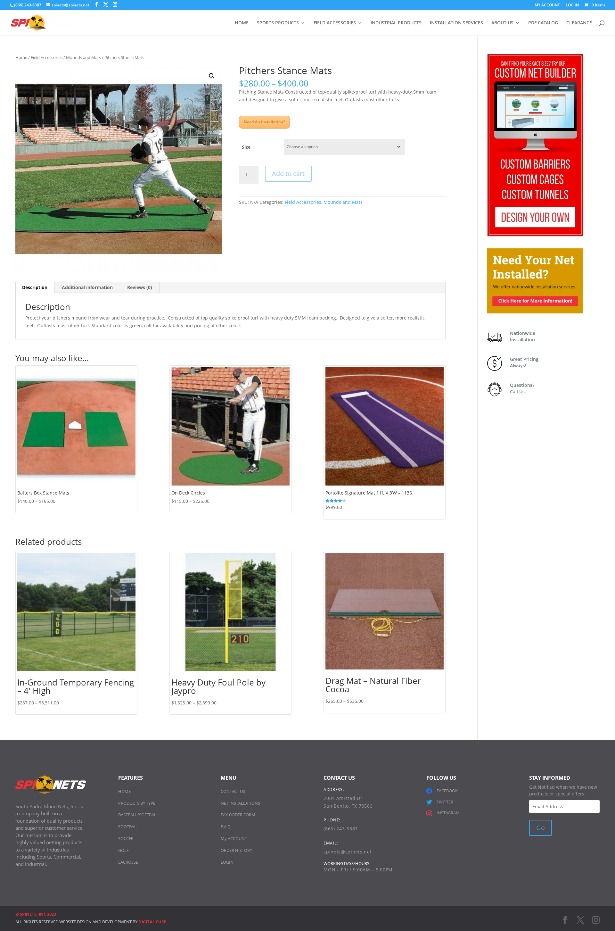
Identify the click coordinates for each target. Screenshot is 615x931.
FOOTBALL (128, 826)
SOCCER (126, 838)
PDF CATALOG (543, 23)
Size (246, 147)
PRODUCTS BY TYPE (136, 803)
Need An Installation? (264, 122)
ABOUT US (502, 23)
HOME (242, 23)
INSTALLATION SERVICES (456, 23)
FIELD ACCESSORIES (335, 23)
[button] (211, 76)
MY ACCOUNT (547, 5)
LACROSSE (128, 862)
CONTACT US (233, 791)
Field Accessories (46, 57)
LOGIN (227, 862)
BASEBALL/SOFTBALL (138, 815)
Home (21, 57)
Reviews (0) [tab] (139, 287)
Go (540, 827)
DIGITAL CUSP (152, 922)
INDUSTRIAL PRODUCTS (396, 23)
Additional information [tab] (87, 287)
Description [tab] (34, 287)
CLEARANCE (579, 23)
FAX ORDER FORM (238, 815)
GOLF (123, 850)
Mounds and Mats (83, 57)
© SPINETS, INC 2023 (35, 914)
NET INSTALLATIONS (240, 803)
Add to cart (288, 173)
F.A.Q (226, 826)
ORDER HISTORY (236, 850)
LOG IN (572, 5)
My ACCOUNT (234, 838)
